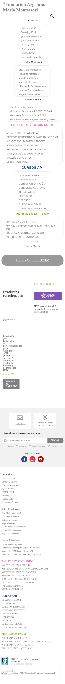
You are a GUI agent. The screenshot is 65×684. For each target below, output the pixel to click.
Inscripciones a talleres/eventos (46, 310)
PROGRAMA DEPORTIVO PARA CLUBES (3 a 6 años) (30, 227)
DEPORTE (24, 200)
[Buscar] (53, 16)
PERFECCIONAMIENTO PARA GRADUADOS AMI (32, 137)
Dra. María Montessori (30, 69)
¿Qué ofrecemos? (30, 40)
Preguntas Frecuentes (30, 94)
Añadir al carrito (48, 296)
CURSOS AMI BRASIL (30, 204)
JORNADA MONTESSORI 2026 (23, 145)
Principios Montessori (29, 74)
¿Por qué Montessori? (32, 36)
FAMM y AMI (27, 44)
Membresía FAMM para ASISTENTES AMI (31, 111)
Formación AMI (38, 447)
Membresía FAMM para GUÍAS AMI (28, 115)
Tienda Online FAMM (32, 260)
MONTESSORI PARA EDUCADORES (26, 141)
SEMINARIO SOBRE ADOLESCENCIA (26, 149)
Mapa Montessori (27, 82)
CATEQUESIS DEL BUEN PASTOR (25, 153)
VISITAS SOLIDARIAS (18, 162)
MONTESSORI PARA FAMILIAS (23, 133)
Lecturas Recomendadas (31, 90)
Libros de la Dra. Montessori (32, 86)
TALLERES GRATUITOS (19, 157)
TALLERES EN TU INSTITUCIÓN (22, 237)
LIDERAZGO (25, 196)
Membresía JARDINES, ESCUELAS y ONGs (32, 119)
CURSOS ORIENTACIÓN (32, 183)
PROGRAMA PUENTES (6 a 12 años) (25, 233)
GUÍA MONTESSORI (29, 175)
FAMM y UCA (28, 48)
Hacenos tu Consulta (31, 57)
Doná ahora (33, 241)
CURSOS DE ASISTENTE (32, 188)
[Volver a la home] (31, 10)
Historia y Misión (29, 28)
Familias (22, 447)
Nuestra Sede (27, 53)
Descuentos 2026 (27, 179)
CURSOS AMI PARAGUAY (32, 208)
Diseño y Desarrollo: (8, 674)
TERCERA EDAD (28, 192)
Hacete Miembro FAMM (22, 107)
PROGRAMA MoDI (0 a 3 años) (21, 222)
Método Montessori (28, 78)
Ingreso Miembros (33, 246)
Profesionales (57, 447)
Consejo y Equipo (29, 32)
